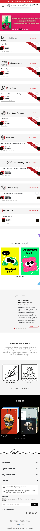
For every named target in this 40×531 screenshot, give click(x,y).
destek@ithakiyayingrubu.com (16, 487)
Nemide (4, 44)
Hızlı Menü (6, 463)
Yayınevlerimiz (8, 475)
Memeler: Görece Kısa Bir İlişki (11, 94)
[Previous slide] (1, 48)
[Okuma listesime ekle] (37, 44)
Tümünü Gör (32, 38)
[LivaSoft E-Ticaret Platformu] (20, 525)
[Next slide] (38, 48)
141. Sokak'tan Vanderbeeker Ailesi (13, 144)
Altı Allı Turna (5, 69)
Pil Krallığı (4, 119)
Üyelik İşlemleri (8, 469)
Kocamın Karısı (7, 216)
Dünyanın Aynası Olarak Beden (12, 193)
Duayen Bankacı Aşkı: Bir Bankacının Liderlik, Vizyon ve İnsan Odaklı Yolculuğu (16, 168)
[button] (13, 29)
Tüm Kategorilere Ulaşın (20, 388)
